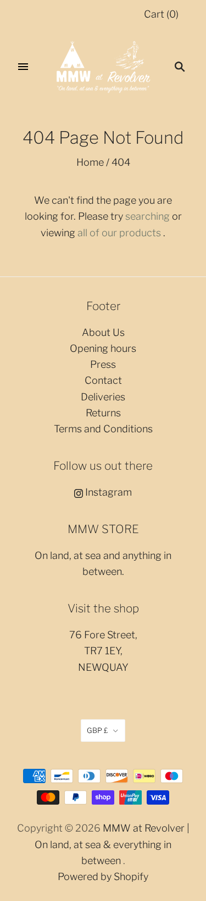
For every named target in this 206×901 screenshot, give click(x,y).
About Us (103, 332)
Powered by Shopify (103, 876)
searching (147, 216)
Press (103, 364)
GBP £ (97, 730)
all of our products (119, 232)
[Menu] (23, 67)
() (161, 14)
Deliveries (103, 397)
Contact (103, 380)
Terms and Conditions (103, 429)
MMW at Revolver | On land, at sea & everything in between (112, 844)
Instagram (107, 492)
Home (90, 162)
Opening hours (103, 348)
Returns (103, 413)
